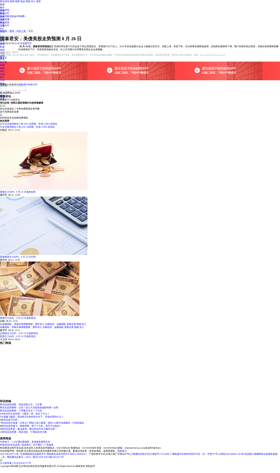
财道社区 (4, 13)
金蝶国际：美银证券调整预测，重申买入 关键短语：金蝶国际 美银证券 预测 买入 (42, 327)
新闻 (12, 1)
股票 (17, 1)
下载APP (4, 25)
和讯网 (3, 31)
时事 (2, 65)
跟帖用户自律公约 (28, 84)
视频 (2, 68)
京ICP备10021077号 (54, 457)
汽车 (2, 80)
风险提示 (122, 451)
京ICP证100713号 (9, 454)
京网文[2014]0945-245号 (231, 454)
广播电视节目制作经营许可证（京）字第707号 (194, 454)
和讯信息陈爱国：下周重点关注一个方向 (21, 410)
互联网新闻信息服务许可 (33, 454)
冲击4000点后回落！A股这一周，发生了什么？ (25, 413)
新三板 (3, 62)
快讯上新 (21, 31)
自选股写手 (26, 43)
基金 (22, 1)
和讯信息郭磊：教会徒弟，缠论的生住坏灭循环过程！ (29, 429)
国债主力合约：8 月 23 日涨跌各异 (18, 192)
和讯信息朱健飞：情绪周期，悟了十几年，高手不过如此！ (31, 426)
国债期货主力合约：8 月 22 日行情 (18, 257)
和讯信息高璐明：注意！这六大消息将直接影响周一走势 (29, 407)
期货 (28, 1)
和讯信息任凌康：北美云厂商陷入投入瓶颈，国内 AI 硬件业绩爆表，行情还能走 (42, 423)
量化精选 (4, 22)
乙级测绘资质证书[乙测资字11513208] (150, 454)
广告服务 (49, 445)
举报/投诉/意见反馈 (10, 445)
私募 (2, 47)
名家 (2, 74)
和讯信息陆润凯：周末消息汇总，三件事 (21, 404)
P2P (2, 29)
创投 (2, 50)
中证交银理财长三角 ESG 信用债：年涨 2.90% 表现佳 (27, 127)
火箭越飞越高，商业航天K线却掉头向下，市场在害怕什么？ (32, 416)
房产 (2, 77)
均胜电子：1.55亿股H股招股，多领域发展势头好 (25, 442)
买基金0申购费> (17, 16)
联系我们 (26, 445)
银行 (2, 7)
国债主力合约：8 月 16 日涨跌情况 (18, 336)
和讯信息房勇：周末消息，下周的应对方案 (24, 432)
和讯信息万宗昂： (10, 420)
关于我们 (37, 445)
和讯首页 (4, 1)
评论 (2, 71)
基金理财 (4, 16)
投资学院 (4, 10)
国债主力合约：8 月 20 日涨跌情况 (18, 318)
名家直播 (4, 19)
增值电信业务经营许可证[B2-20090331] (66, 454)
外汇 (33, 1)
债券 (38, 1)
